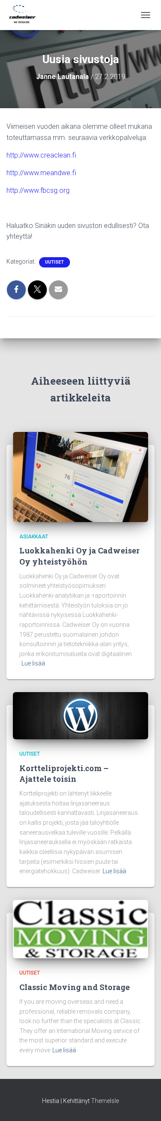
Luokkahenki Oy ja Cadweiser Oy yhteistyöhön (79, 555)
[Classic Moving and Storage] (80, 928)
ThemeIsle (105, 1100)
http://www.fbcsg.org (38, 190)
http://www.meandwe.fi (42, 173)
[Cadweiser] (25, 15)
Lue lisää (33, 663)
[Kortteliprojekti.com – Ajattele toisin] (80, 715)
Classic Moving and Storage (74, 987)
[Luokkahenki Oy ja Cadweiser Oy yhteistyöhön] (80, 476)
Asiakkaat (33, 537)
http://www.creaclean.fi (41, 155)
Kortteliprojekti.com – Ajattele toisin (64, 773)
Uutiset (54, 262)
